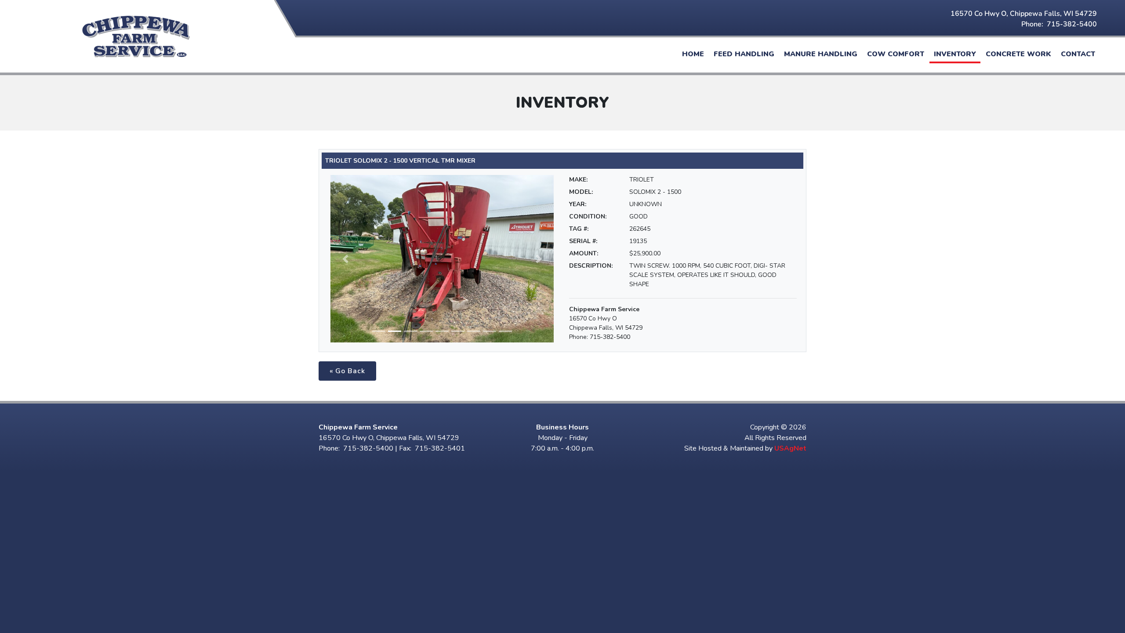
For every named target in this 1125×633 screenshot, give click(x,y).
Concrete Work (1018, 54)
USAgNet (790, 448)
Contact (1078, 54)
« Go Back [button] (347, 371)
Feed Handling (744, 54)
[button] (345, 258)
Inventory (955, 54)
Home (693, 54)
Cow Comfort (895, 54)
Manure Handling (820, 54)
